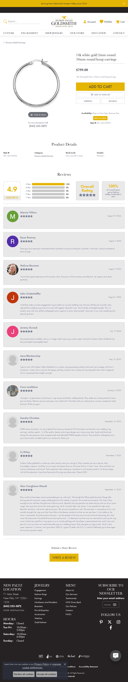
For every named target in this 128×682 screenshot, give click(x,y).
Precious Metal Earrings (16, 42)
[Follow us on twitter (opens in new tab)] (109, 622)
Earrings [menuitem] (38, 598)
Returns (113, 101)
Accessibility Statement (88, 666)
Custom (8, 33)
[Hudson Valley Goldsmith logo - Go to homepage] (64, 21)
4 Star (28, 187)
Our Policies (71, 606)
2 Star (28, 194)
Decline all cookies (24, 674)
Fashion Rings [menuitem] (40, 594)
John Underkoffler (30, 293)
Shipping (88, 101)
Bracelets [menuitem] (38, 606)
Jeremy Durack (29, 327)
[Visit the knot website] (71, 656)
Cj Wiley (25, 452)
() (68, 184)
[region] (38, 84)
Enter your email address (110, 598)
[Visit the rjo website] (40, 656)
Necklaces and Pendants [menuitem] (45, 602)
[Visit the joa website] (49, 656)
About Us (70, 590)
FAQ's (68, 614)
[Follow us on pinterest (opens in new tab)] (101, 622)
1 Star (28, 197)
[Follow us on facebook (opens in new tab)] (111, 628)
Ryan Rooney (28, 237)
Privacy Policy (41, 664)
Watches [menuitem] (38, 618)
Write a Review (64, 557)
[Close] (124, 4)
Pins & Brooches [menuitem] (41, 610)
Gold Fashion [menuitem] (40, 622)
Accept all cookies (46, 674)
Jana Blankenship (30, 356)
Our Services (71, 594)
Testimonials (71, 598)
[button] (89, 21)
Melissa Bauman (29, 265)
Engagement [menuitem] (40, 590)
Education (99, 33)
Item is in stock (100, 118)
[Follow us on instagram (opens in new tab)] (118, 622)
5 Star (28, 184)
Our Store (77, 33)
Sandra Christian (30, 418)
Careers (69, 610)
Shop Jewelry (54, 33)
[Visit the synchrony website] (84, 656)
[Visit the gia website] (60, 656)
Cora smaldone (29, 387)
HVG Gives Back (73, 602)
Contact (119, 33)
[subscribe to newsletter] (114, 605)
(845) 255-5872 (38, 126)
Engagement (29, 33)
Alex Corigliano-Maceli (33, 486)
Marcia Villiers (28, 212)
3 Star (28, 190)
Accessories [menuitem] (39, 614)
